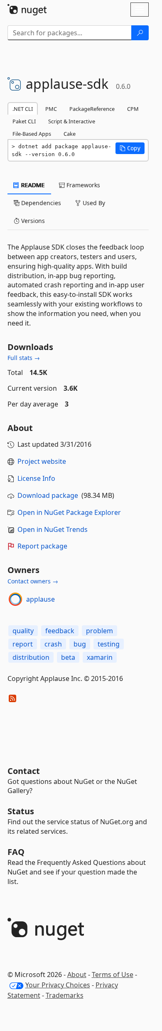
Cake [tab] (70, 133)
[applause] (15, 599)
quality (23, 630)
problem (99, 630)
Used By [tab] (93, 203)
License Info (36, 478)
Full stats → (23, 358)
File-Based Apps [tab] (31, 133)
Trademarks (64, 995)
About (76, 974)
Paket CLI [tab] (24, 121)
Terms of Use (112, 974)
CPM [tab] (133, 109)
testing (109, 644)
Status (20, 811)
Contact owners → (32, 581)
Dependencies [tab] (40, 203)
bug (80, 644)
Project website (41, 461)
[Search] (140, 32)
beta (68, 657)
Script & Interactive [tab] (71, 121)
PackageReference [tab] (92, 109)
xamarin (100, 657)
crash (53, 644)
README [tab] (32, 185)
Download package (47, 495)
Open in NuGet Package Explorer (69, 512)
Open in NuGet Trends (52, 529)
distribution (30, 657)
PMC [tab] (51, 109)
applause (40, 599)
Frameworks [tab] (82, 185)
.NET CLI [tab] (22, 109)
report (22, 644)
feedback (59, 630)
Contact (23, 770)
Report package (42, 546)
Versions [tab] (32, 221)
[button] (130, 148)
